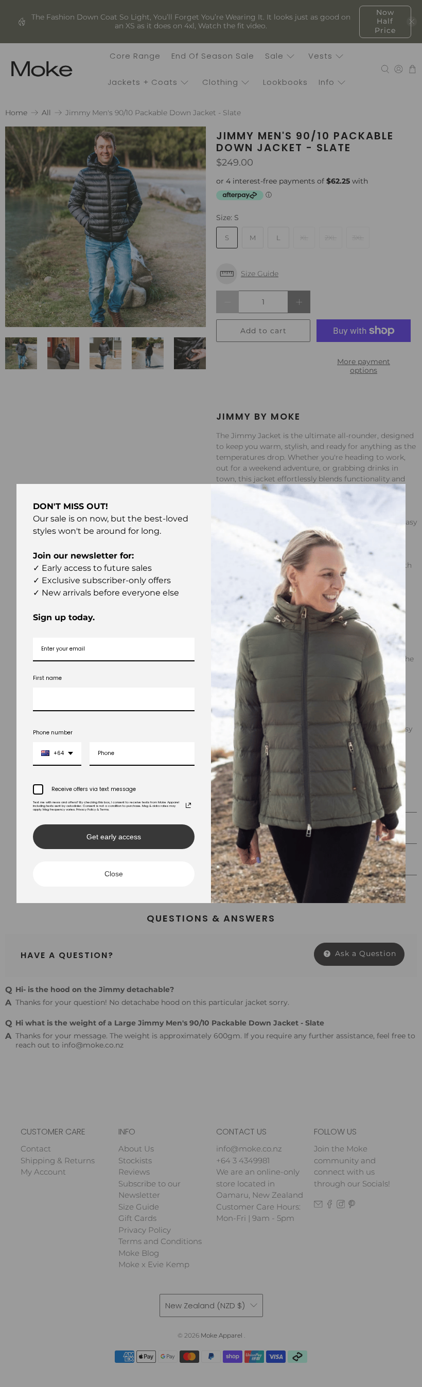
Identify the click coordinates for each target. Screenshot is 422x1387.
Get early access (113, 837)
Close (113, 874)
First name (47, 678)
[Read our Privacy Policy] (188, 805)
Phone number (53, 732)
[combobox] (57, 754)
